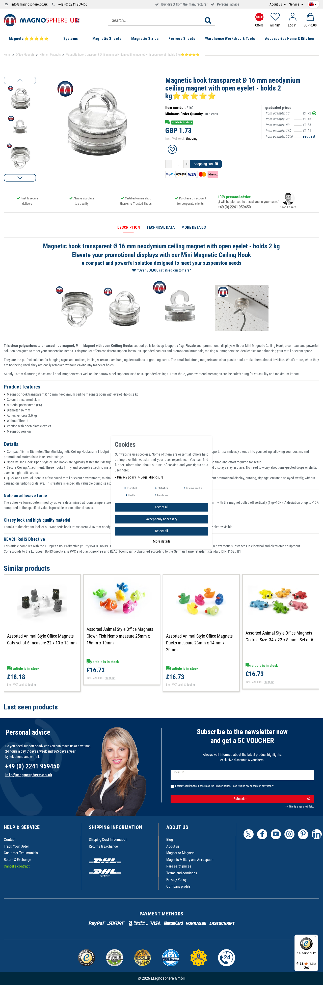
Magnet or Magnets (180, 853)
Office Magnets (25, 54)
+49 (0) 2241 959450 (72, 4)
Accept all (161, 507)
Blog (169, 839)
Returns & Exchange (103, 846)
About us (276, 4)
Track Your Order (16, 846)
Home (7, 54)
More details (161, 541)
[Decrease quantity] (169, 164)
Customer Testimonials (21, 853)
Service (294, 4)
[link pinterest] (303, 834)
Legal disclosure (152, 477)
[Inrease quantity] (187, 164)
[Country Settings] (313, 4)
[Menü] (315, 938)
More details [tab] (193, 227)
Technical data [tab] (161, 227)
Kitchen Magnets (50, 54)
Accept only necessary (161, 519)
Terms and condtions (181, 873)
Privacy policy (127, 477)
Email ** (179, 772)
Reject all (161, 531)
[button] (20, 178)
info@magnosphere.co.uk (29, 4)
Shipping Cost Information (108, 839)
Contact (9, 839)
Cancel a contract (17, 866)
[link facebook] (262, 834)
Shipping (191, 138)
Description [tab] (128, 227)
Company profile (178, 886)
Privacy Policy (176, 879)
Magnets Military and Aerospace (189, 859)
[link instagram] (289, 834)
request (309, 136)
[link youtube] (276, 834)
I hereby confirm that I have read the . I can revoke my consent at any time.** (225, 786)
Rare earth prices (178, 866)
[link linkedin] (317, 834)
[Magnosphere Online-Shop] (41, 19)
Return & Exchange (17, 859)
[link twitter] (249, 834)
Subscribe (240, 799)
